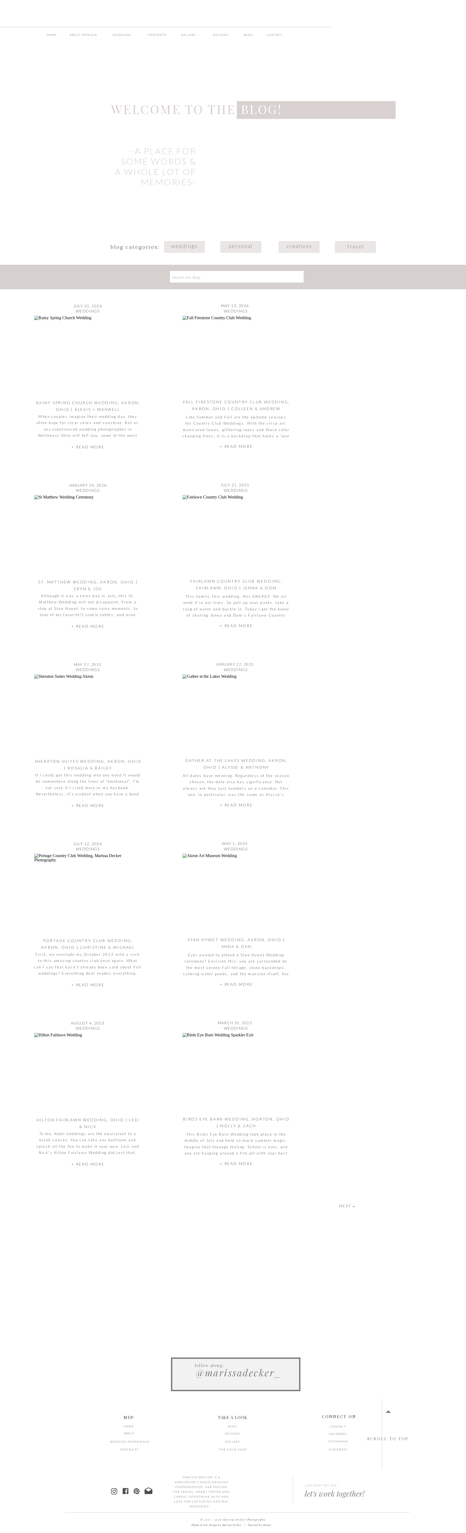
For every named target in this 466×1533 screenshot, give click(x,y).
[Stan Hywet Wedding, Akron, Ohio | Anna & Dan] (236, 894)
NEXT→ (347, 1206)
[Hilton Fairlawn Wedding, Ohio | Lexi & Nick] (87, 1073)
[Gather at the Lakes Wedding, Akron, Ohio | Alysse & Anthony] (236, 714)
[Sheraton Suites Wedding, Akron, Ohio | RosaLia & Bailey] (87, 714)
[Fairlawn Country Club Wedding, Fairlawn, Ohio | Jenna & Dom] (236, 535)
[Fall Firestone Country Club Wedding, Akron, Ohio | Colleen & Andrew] (236, 356)
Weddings (88, 311)
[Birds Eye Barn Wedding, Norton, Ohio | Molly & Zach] (236, 1073)
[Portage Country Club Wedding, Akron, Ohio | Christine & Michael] (87, 894)
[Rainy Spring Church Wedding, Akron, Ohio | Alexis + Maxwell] (87, 356)
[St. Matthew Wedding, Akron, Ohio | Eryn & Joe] (87, 535)
